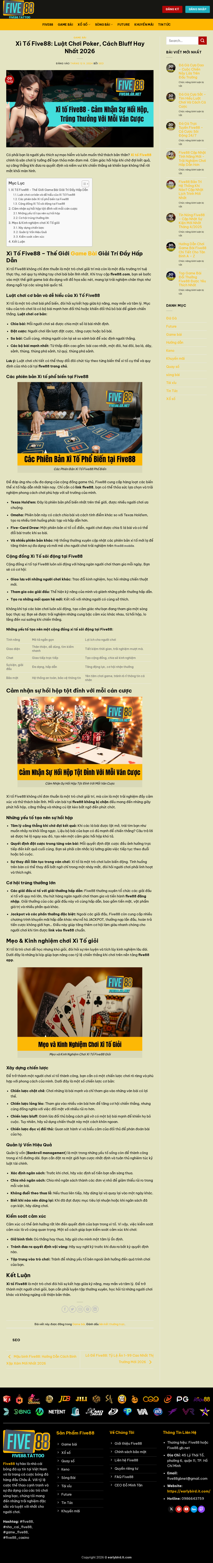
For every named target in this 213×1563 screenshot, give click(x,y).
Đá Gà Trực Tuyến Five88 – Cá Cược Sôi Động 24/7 (191, 130)
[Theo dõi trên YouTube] (186, 1509)
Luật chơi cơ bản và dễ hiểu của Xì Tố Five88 (46, 194)
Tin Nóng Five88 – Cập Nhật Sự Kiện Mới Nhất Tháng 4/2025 (192, 221)
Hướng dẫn (174, 342)
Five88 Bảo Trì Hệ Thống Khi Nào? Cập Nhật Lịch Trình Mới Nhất (191, 190)
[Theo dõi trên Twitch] (201, 1509)
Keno (170, 350)
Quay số (172, 367)
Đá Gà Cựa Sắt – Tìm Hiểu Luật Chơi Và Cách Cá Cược (192, 100)
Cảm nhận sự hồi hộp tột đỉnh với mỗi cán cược (45, 209)
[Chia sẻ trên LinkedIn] (95, 1309)
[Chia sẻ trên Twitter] (72, 1309)
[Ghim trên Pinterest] (87, 1309)
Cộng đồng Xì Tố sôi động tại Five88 (41, 203)
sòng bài (102, 24)
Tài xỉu (171, 383)
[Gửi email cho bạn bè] (80, 1309)
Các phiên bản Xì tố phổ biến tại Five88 (43, 199)
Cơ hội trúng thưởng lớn (34, 218)
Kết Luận (18, 241)
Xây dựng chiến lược (31, 227)
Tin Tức (164, 24)
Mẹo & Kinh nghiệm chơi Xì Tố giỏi (36, 223)
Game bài (65, 24)
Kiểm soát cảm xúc (31, 236)
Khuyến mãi (144, 24)
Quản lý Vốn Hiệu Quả (33, 232)
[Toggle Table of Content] (83, 183)
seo (101, 63)
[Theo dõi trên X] (171, 1509)
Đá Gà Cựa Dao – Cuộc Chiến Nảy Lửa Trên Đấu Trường (191, 71)
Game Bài (84, 253)
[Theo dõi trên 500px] (194, 1509)
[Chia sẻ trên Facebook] (65, 1309)
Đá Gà (171, 318)
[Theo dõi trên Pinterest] (178, 1509)
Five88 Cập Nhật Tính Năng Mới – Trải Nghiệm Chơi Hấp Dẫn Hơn (192, 159)
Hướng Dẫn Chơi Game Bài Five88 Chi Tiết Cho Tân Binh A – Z (192, 250)
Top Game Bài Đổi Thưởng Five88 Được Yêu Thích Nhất (192, 279)
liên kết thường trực (112, 1324)
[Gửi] (202, 41)
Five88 (47, 24)
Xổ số (83, 24)
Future (124, 24)
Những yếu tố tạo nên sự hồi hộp (39, 213)
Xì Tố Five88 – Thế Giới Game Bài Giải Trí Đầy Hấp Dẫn (49, 190)
